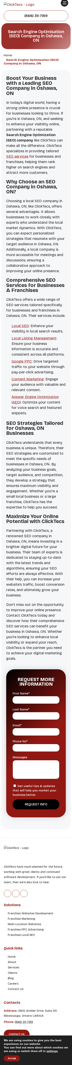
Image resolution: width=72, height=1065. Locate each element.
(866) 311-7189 (36, 16)
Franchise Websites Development (30, 913)
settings (52, 1051)
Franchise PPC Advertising (26, 929)
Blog (11, 978)
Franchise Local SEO (21, 935)
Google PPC (22, 361)
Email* (17, 725)
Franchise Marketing (21, 919)
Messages (20, 757)
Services (13, 967)
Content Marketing (28, 379)
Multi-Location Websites (24, 924)
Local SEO (20, 326)
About (12, 962)
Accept (12, 1058)
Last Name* (21, 709)
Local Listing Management (34, 338)
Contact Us (16, 989)
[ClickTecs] (19, 4)
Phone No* (20, 741)
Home (12, 956)
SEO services (17, 156)
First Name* (21, 693)
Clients (12, 973)
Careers (13, 983)
